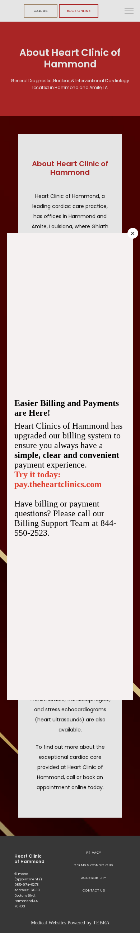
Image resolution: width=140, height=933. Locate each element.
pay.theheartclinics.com (58, 484)
